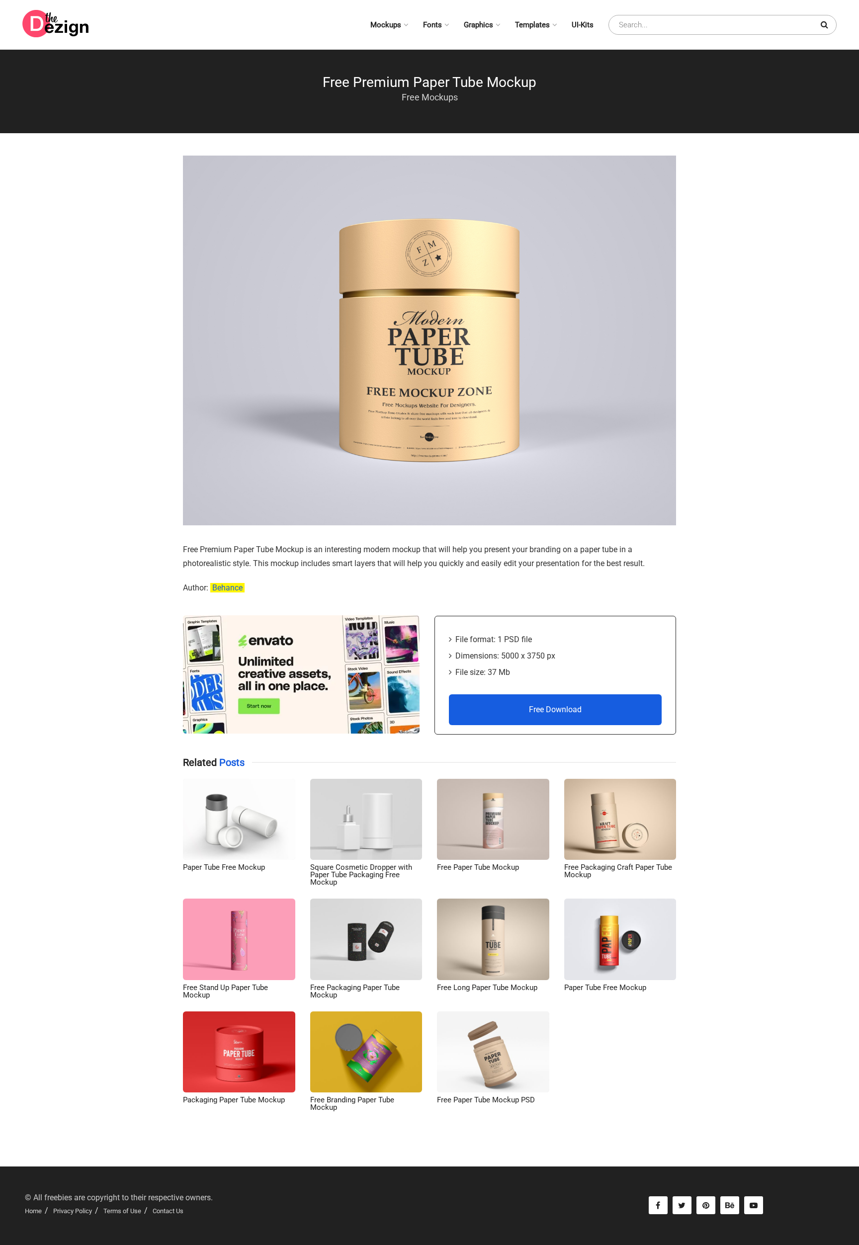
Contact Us (168, 1211)
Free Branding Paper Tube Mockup (352, 1103)
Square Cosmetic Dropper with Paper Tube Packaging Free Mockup (361, 875)
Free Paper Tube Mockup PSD (486, 1099)
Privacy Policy (72, 1211)
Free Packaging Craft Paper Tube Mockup (618, 871)
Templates (532, 24)
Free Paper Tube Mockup (478, 867)
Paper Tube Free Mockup (224, 867)
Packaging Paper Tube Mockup (234, 1099)
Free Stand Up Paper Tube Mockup (225, 991)
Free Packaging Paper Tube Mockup (355, 991)
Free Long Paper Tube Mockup (487, 987)
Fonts (432, 24)
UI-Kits (583, 24)
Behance (227, 587)
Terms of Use (122, 1211)
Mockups (385, 24)
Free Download (555, 709)
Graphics (478, 24)
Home (33, 1211)
